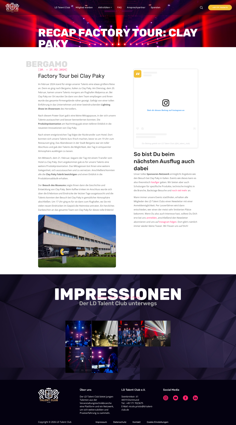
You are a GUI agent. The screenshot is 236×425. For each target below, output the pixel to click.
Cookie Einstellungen (157, 422)
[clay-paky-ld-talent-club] (131, 333)
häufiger (155, 182)
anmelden (151, 217)
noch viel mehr (179, 190)
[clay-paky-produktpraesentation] (105, 360)
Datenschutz (119, 422)
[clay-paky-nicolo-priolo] (78, 360)
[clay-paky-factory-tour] (105, 333)
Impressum (101, 422)
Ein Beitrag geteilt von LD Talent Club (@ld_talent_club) (166, 143)
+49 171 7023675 (220, 7)
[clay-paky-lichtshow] (158, 333)
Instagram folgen (168, 221)
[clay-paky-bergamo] (78, 333)
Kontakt (137, 422)
